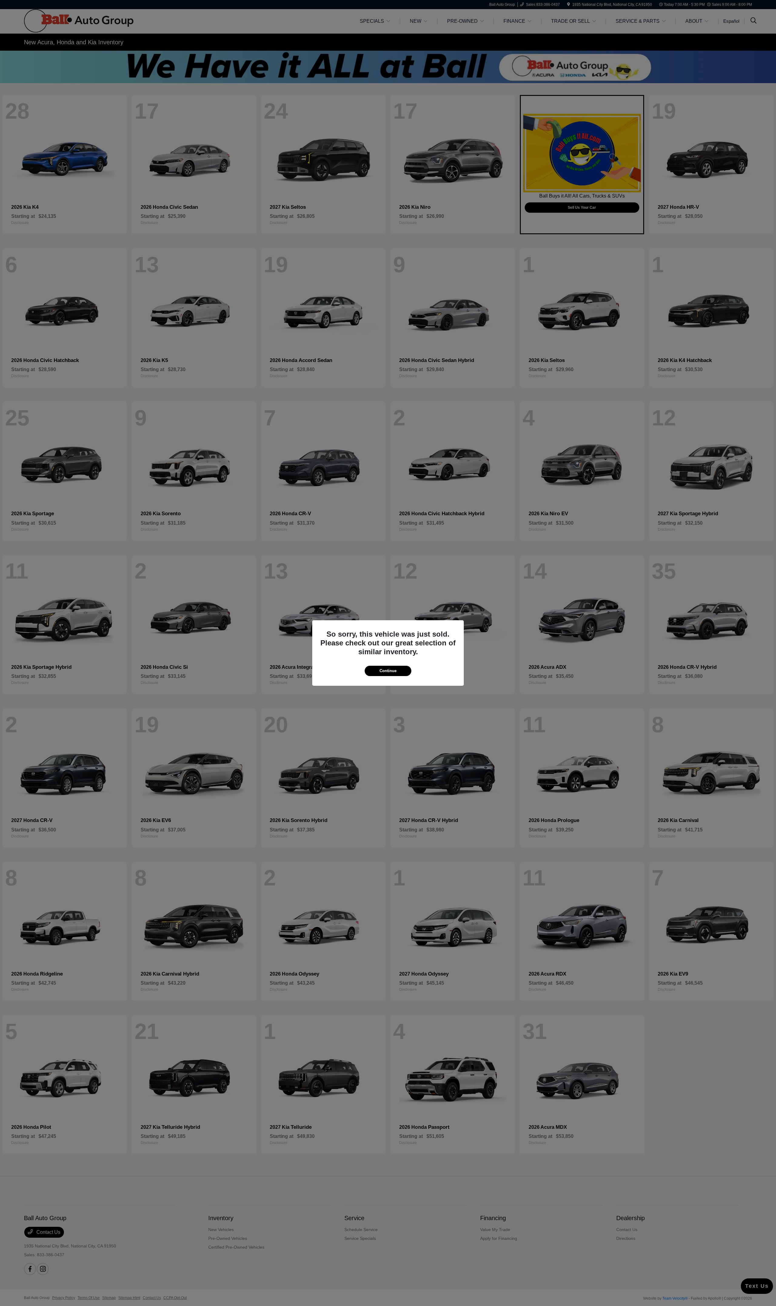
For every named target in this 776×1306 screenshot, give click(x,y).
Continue (388, 670)
